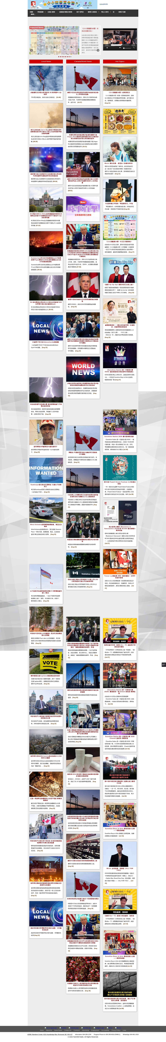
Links (124, 1030)
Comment (77, 1030)
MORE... (33, 14)
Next (98, 50)
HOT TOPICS (80, 12)
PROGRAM (40, 12)
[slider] (120, 45)
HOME (31, 12)
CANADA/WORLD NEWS (65, 12)
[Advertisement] (83, 20)
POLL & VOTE (105, 12)
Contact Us (67, 1030)
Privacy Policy (116, 1030)
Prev (31, 50)
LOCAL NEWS (51, 12)
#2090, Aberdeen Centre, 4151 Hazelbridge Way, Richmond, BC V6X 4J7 (49, 1034)
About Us (49, 1030)
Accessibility (105, 1030)
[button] (107, 48)
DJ (113, 12)
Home (42, 1030)
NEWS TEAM (122, 12)
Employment (95, 1030)
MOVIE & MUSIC (92, 12)
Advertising (85, 1030)
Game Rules (58, 1030)
